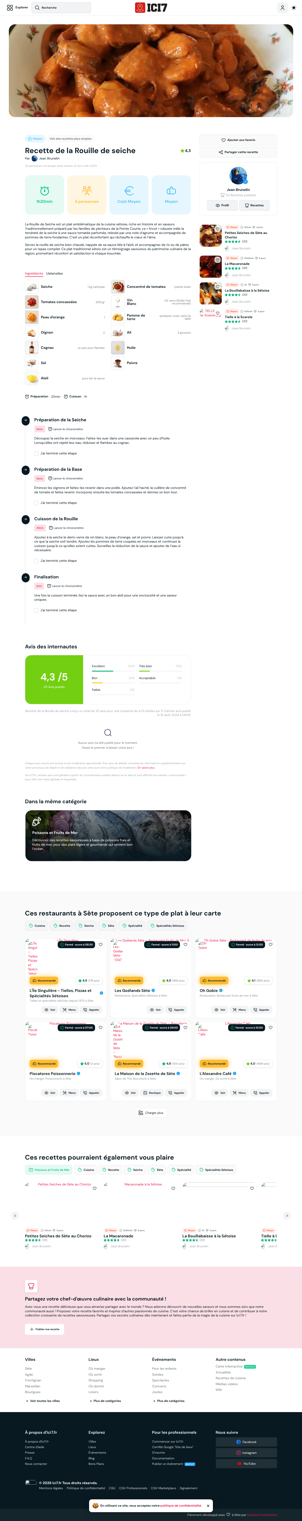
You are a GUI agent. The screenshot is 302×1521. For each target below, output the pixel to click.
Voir (52, 1010)
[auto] (293, 7)
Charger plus (154, 1113)
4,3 (188, 150)
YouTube (249, 1464)
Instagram (250, 1453)
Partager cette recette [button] (241, 152)
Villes (30, 1359)
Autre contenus (231, 1359)
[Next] (287, 1216)
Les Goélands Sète (132, 990)
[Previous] (15, 1216)
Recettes (257, 205)
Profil (225, 205)
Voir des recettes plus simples (71, 139)
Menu (72, 1010)
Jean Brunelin (49, 158)
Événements (164, 1359)
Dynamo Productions (262, 1515)
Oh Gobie (209, 990)
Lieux (94, 1359)
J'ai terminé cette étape (58, 453)
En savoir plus (146, 767)
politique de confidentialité (181, 1506)
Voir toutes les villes (45, 1401)
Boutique (155, 1093)
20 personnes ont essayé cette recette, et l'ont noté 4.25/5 (61, 166)
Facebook (249, 1442)
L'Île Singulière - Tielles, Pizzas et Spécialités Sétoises (61, 993)
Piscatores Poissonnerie (52, 1073)
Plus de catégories (107, 1401)
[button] (238, 140)
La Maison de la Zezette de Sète (145, 1073)
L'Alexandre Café (215, 1073)
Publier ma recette (47, 1329)
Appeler (94, 1010)
